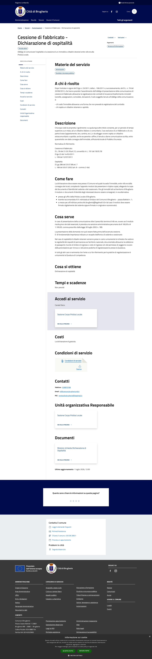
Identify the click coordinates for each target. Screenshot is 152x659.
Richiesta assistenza (53, 632)
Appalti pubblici (51, 595)
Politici (17, 602)
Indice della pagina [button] (26, 61)
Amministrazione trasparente (86, 621)
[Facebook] (111, 11)
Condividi (111, 37)
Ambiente (79, 599)
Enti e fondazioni (21, 599)
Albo (78, 624)
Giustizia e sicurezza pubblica (86, 591)
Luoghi (109, 605)
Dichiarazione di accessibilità (86, 632)
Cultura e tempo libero (54, 591)
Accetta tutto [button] (68, 651)
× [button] (149, 636)
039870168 (66, 387)
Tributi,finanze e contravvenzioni (87, 595)
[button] (75, 655)
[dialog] (76, 646)
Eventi (109, 609)
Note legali (80, 628)
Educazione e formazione (85, 587)
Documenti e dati (21, 610)
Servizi (27, 28)
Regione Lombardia (22, 2)
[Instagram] (116, 11)
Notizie (109, 588)
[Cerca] (134, 11)
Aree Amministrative (22, 591)
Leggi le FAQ (50, 628)
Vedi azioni (121, 37)
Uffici (17, 595)
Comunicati (111, 591)
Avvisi (109, 595)
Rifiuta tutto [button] (84, 651)
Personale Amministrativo (24, 606)
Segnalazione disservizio (54, 624)
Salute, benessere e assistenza (87, 602)
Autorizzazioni (37, 28)
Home (20, 28)
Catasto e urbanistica (53, 599)
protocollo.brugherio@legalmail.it (70, 395)
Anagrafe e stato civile (54, 588)
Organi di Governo (21, 588)
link (96, 646)
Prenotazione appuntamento (56, 621)
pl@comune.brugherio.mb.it (69, 391)
